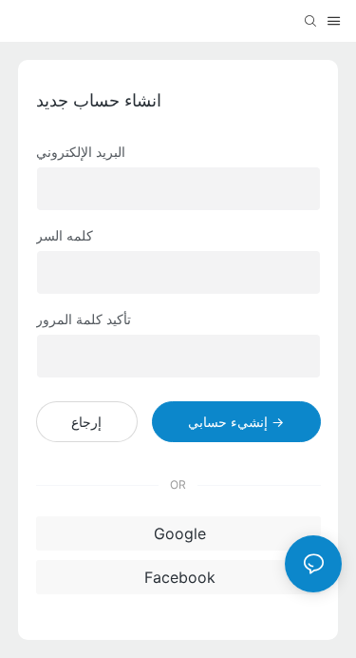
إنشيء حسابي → (236, 422)
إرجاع (86, 422)
